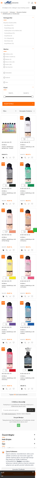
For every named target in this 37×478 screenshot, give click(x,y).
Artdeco (4, 144)
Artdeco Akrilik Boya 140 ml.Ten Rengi (9, 240)
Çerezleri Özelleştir (18, 469)
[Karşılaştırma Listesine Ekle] (10, 157)
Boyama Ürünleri (21, 12)
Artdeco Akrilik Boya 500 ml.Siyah (27, 378)
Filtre (4, 111)
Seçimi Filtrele (9, 104)
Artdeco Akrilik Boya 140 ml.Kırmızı (9, 378)
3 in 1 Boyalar (9, 38)
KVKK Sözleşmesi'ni (10, 414)
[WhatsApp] (18, 425)
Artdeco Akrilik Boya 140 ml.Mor (9, 332)
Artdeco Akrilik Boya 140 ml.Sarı (9, 286)
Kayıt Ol (30, 410)
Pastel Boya (9, 28)
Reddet (19, 461)
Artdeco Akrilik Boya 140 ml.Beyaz (27, 147)
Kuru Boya (8, 25)
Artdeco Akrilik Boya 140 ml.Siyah (9, 193)
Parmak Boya (9, 33)
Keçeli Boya (9, 43)
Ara (34, 7)
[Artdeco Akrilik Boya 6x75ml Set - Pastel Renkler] (9, 128)
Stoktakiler (9, 73)
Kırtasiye (12, 12)
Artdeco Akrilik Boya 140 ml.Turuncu (27, 240)
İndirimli (8, 77)
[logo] (11, 3)
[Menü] (1, 2)
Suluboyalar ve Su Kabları (13, 30)
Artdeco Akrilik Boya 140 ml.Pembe (27, 286)
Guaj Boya (8, 35)
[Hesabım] (32, 3)
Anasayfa (5, 12)
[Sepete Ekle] (3, 157)
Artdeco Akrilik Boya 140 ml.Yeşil (27, 193)
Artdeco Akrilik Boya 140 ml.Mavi (27, 332)
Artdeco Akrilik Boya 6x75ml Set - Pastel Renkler (7, 147)
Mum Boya (8, 41)
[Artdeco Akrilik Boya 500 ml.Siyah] (28, 359)
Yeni (7, 82)
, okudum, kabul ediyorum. (17, 414)
